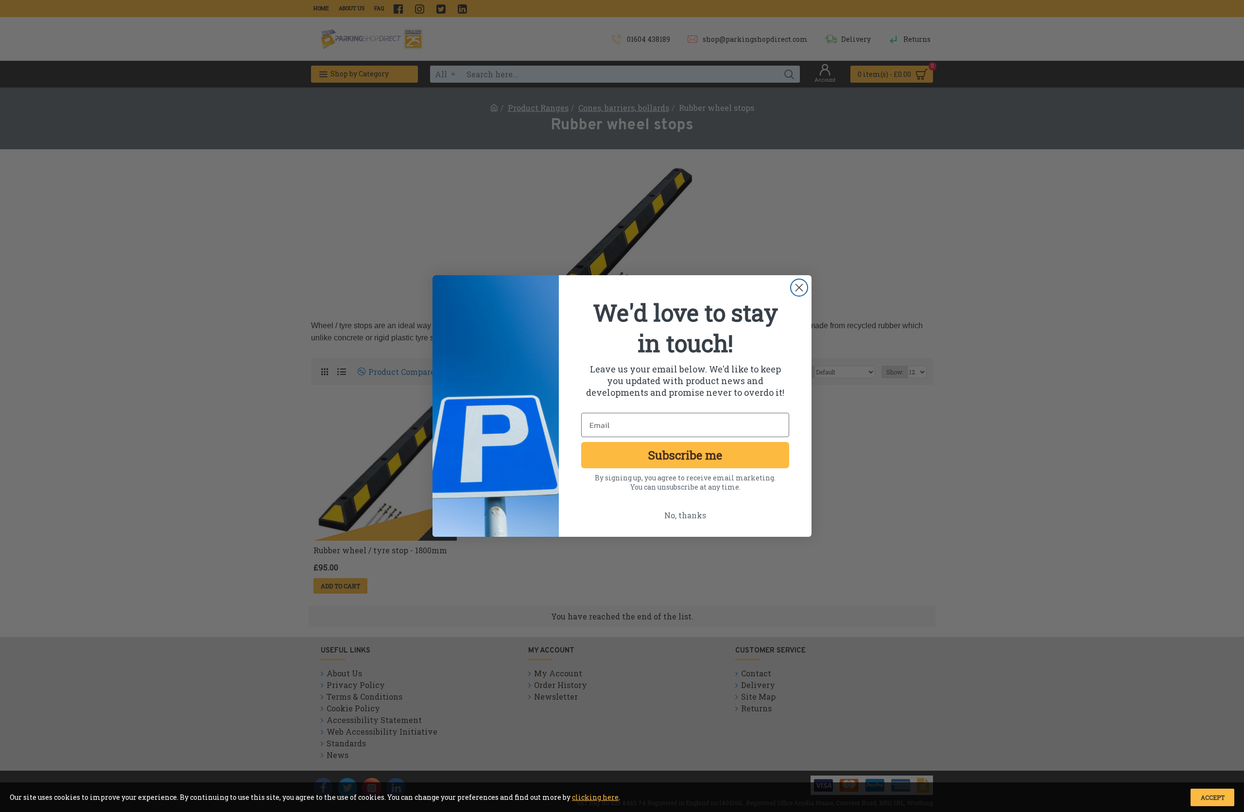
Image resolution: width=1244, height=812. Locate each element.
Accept (1213, 797)
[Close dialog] (799, 287)
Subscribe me (685, 455)
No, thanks (685, 515)
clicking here (595, 797)
